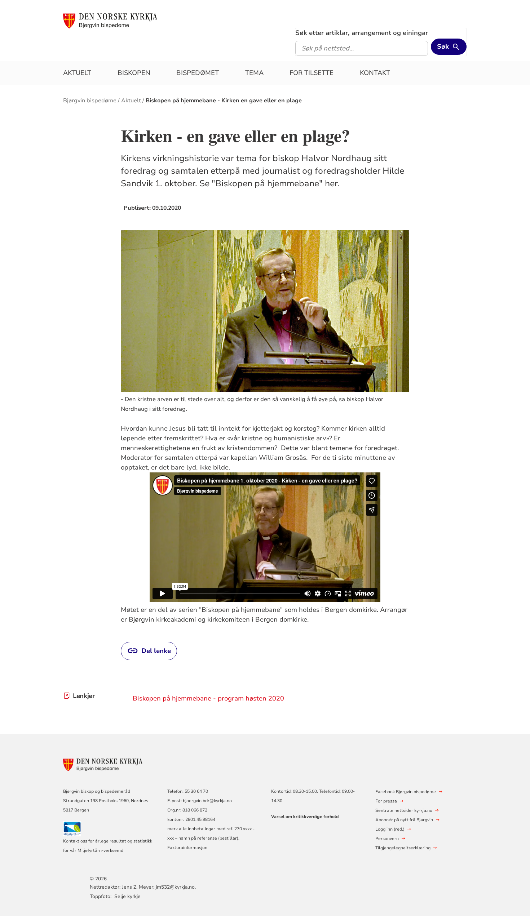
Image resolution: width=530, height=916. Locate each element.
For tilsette (312, 72)
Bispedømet (197, 72)
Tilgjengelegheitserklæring (402, 848)
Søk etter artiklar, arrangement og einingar (361, 32)
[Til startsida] (110, 20)
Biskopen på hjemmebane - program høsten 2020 (208, 698)
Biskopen (134, 72)
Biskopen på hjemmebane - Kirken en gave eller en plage (224, 101)
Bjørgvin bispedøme (89, 101)
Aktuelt (77, 72)
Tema (254, 72)
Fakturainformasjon (187, 847)
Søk (443, 46)
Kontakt (375, 72)
